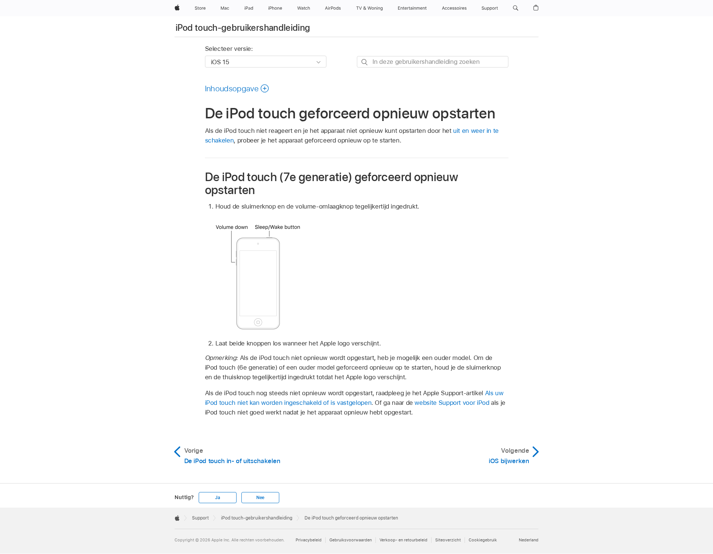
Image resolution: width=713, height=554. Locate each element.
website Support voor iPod (451, 402)
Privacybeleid (309, 539)
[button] (515, 8)
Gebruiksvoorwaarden (350, 539)
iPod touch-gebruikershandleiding (243, 27)
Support (200, 518)
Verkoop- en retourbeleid (403, 539)
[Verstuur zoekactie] (365, 62)
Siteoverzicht (448, 539)
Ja (217, 497)
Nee (260, 497)
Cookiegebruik (483, 539)
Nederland (528, 539)
